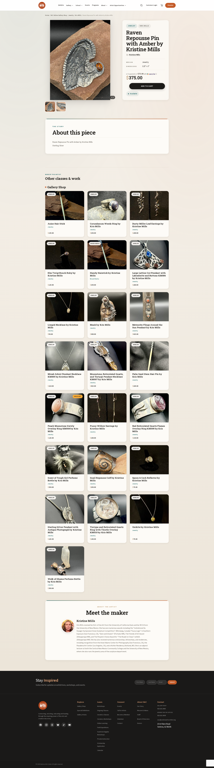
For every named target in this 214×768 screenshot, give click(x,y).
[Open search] (141, 5)
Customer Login (151, 5)
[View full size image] (80, 60)
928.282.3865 (161, 709)
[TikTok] (64, 725)
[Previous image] (47, 60)
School (78, 5)
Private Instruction (103, 739)
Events (87, 5)
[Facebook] (40, 725)
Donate (170, 5)
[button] (145, 74)
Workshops (101, 706)
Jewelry (71, 15)
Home (47, 15)
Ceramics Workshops (104, 719)
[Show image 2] (61, 107)
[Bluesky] (58, 725)
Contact (119, 723)
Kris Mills (78, 15)
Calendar (100, 750)
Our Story (140, 706)
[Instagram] (46, 725)
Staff (138, 715)
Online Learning (102, 723)
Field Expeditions (103, 727)
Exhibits (61, 5)
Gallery (68, 5)
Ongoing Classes (102, 710)
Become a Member (123, 715)
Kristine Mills (134, 54)
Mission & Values (142, 710)
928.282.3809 (161, 715)
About (103, 5)
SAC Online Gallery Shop (58, 15)
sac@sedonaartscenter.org (166, 720)
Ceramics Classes (103, 715)
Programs (95, 5)
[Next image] (112, 60)
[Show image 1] (50, 107)
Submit (172, 682)
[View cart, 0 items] (161, 5)
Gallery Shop (81, 706)
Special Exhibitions (83, 710)
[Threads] (52, 725)
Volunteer (120, 719)
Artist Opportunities (117, 5)
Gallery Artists (82, 715)
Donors (139, 723)
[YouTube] (69, 725)
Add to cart (147, 86)
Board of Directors (143, 719)
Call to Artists (121, 710)
